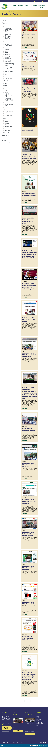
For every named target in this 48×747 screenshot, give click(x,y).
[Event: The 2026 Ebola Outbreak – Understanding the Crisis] (29, 210)
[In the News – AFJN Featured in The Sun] (29, 418)
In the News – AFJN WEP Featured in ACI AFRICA (28, 319)
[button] (44, 7)
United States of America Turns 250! (28, 66)
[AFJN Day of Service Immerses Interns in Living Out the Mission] (29, 144)
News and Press (41, 5)
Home (37, 716)
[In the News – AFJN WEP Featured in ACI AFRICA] (29, 307)
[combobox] (6, 142)
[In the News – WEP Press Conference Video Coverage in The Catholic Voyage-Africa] (29, 274)
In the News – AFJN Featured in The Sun (28, 429)
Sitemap (18, 742)
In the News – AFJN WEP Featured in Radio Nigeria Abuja (29, 354)
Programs (20, 5)
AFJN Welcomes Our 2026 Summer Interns (29, 194)
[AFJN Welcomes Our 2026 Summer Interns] (29, 182)
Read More (25, 47)
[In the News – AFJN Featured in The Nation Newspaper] (29, 489)
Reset (4, 145)
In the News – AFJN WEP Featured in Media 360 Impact (29, 465)
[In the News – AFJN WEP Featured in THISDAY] (29, 625)
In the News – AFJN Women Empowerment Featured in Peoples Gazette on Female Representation (29, 676)
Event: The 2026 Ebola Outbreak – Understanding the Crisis (29, 220)
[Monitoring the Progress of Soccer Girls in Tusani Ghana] (29, 81)
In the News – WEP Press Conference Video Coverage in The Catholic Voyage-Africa (29, 286)
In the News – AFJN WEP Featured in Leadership (28, 568)
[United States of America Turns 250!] (29, 56)
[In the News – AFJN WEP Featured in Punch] (29, 591)
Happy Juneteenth (27, 130)
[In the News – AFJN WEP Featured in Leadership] (29, 556)
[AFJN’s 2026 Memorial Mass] (29, 25)
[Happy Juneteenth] (29, 117)
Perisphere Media (6, 743)
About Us (15, 5)
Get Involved (34, 5)
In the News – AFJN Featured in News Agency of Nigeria (28, 534)
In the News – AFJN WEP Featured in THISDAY (28, 638)
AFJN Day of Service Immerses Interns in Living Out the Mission (29, 156)
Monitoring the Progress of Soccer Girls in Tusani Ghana (29, 89)
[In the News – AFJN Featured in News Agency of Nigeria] (29, 523)
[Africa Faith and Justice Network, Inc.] (5, 734)
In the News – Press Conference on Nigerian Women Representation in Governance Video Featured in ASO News (29, 254)
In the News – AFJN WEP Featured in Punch (29, 603)
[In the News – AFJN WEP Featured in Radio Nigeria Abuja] (29, 343)
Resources (27, 5)
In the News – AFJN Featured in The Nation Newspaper (29, 501)
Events (41, 7)
